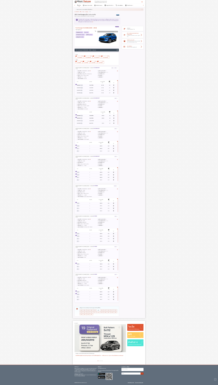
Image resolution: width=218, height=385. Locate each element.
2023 (91, 310)
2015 (81, 312)
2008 (105, 312)
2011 (95, 312)
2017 (112, 310)
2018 (109, 310)
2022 (95, 310)
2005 (115, 312)
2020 (102, 310)
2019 (105, 310)
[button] (109, 9)
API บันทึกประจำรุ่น (131, 382)
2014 (84, 312)
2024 (88, 310)
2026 (81, 310)
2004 (81, 314)
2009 (102, 312)
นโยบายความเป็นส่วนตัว (139, 382)
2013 (88, 312)
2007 (109, 312)
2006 (112, 312)
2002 (88, 314)
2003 (84, 314)
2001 (91, 314)
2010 (98, 312)
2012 (91, 312)
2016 (115, 310)
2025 (84, 310)
